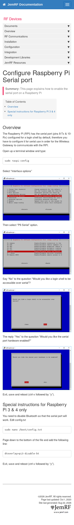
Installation (10, 41)
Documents (10, 26)
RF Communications (16, 36)
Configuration (12, 47)
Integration (10, 52)
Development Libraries (17, 57)
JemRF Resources (15, 62)
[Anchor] (19, 106)
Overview (9, 31)
